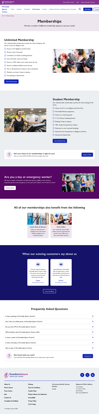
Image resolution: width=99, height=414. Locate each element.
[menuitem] (68, 2)
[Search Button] (80, 9)
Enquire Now (87, 154)
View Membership (11, 81)
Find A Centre (8, 387)
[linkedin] (93, 375)
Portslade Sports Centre (5, 9)
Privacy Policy (32, 401)
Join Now (88, 9)
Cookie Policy (32, 391)
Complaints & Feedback (11, 401)
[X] (87, 375)
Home (3, 15)
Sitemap (30, 384)
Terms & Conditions (34, 387)
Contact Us (87, 356)
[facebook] (82, 375)
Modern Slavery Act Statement (37, 394)
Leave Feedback (49, 291)
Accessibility (31, 397)
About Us (7, 384)
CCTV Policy (32, 404)
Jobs (5, 394)
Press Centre (8, 391)
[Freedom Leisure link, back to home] (8, 2)
